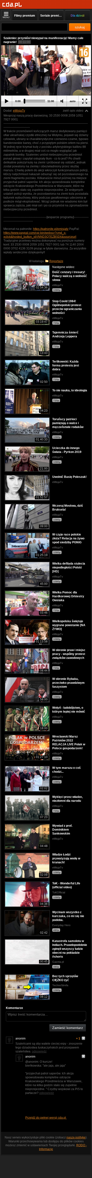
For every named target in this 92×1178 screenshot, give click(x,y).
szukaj (80, 27)
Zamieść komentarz (67, 1028)
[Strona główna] (12, 5)
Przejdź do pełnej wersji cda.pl (46, 1117)
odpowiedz (39, 1051)
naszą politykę (76, 1137)
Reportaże (56, 261)
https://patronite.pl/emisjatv (50, 229)
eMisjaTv (19, 110)
